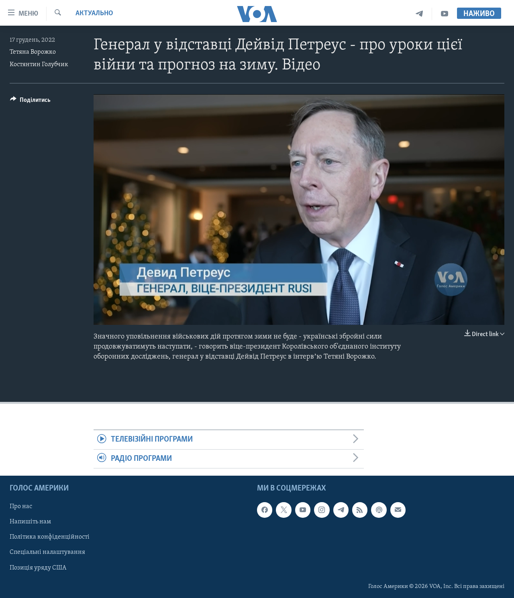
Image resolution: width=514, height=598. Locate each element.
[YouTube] (444, 14)
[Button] (30, 101)
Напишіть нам (30, 522)
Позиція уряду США (38, 568)
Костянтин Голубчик (39, 64)
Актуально (94, 13)
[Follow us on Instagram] (321, 509)
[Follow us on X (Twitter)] (283, 509)
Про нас (21, 506)
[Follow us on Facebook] (264, 509)
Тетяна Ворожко (33, 52)
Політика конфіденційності (50, 537)
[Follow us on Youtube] (302, 509)
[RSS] (359, 509)
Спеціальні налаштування (47, 552)
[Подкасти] (378, 509)
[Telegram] (419, 14)
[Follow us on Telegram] (341, 509)
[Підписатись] (398, 509)
